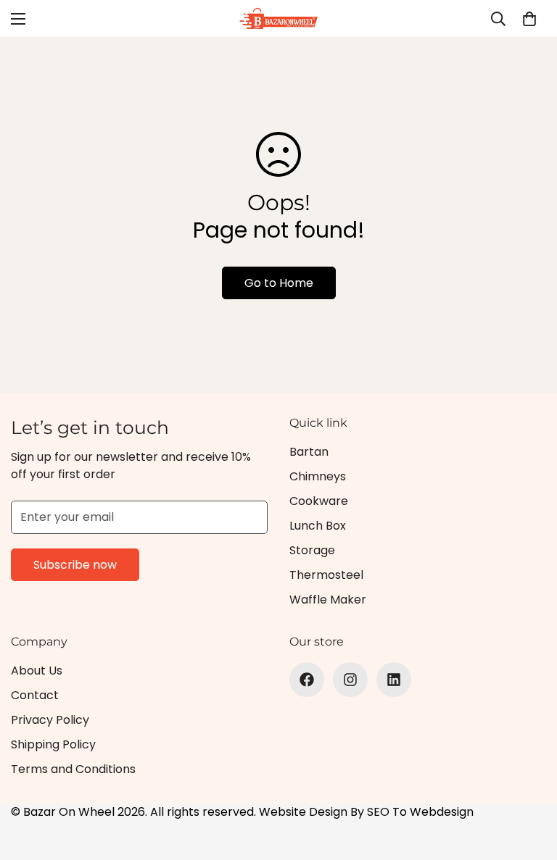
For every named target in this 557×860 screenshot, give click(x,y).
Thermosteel (326, 575)
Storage (312, 550)
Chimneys (317, 476)
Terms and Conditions (73, 769)
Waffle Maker (327, 599)
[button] (529, 19)
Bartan (309, 451)
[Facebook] (306, 679)
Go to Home (278, 283)
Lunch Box (317, 525)
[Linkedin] (393, 679)
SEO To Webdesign (420, 811)
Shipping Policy (53, 744)
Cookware (318, 501)
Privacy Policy (50, 719)
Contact (35, 695)
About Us (36, 670)
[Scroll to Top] (528, 781)
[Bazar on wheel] (278, 18)
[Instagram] (350, 679)
